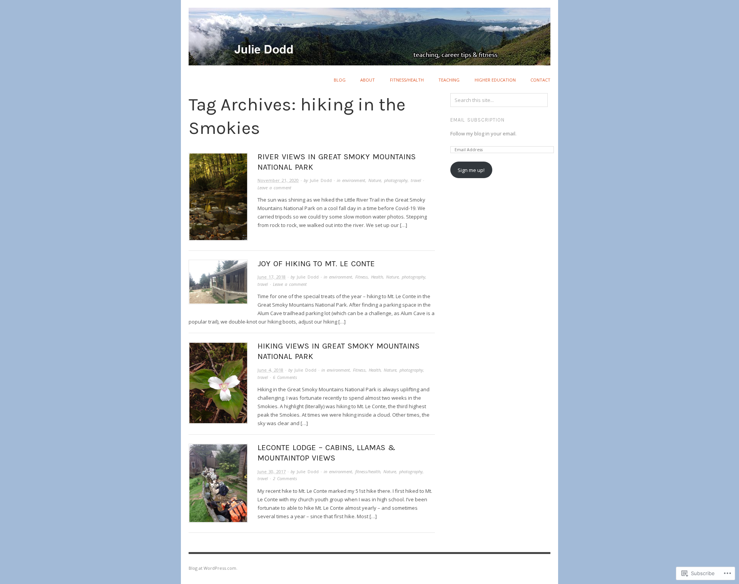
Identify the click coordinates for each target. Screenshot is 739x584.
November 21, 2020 (278, 180)
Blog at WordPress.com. (213, 568)
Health (377, 277)
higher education (495, 80)
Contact (540, 80)
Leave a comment (274, 187)
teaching (449, 80)
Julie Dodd (321, 180)
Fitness (361, 277)
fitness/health (407, 80)
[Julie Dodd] (369, 31)
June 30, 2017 (271, 471)
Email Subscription (477, 120)
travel (416, 180)
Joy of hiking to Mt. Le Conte (316, 263)
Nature (374, 180)
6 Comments (285, 377)
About (367, 80)
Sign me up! (471, 170)
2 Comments (285, 478)
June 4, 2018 (270, 370)
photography (396, 180)
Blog (340, 80)
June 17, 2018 (271, 277)
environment (353, 180)
